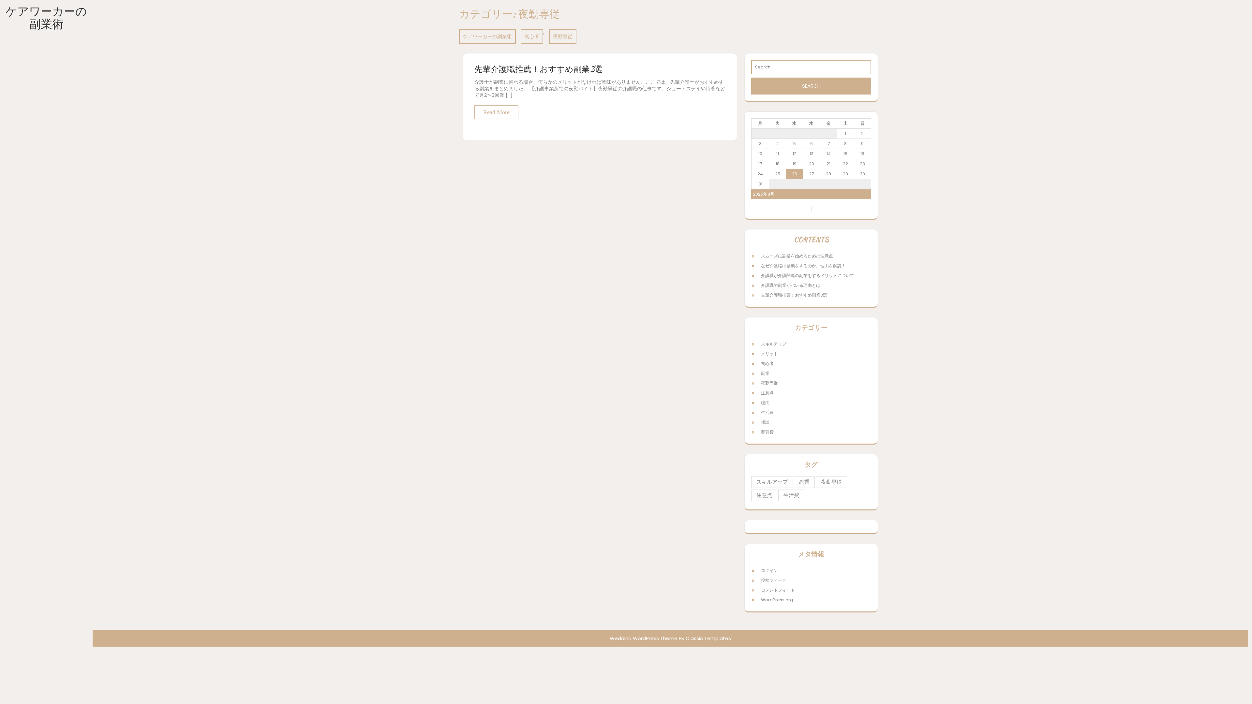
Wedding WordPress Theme (644, 638)
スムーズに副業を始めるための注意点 (797, 256)
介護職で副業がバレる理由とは (790, 285)
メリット (769, 354)
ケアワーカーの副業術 (46, 17)
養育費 (767, 432)
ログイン (769, 570)
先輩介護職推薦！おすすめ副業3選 (538, 69)
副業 (765, 373)
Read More (496, 112)
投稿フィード (773, 580)
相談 (765, 422)
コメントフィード (778, 590)
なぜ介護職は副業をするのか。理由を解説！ (803, 266)
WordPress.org (777, 600)
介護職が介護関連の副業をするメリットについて (807, 275)
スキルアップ (773, 344)
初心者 (532, 36)
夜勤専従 (563, 36)
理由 (765, 403)
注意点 (767, 393)
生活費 (767, 412)
